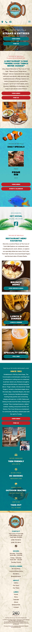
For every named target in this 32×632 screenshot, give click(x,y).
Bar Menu (16, 574)
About (16, 602)
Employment (16, 604)
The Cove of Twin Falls (16, 533)
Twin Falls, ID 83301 (16, 537)
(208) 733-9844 (16, 542)
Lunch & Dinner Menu (16, 571)
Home (16, 594)
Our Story (16, 585)
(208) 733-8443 (16, 540)
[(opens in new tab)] (16, 613)
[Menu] (29, 21)
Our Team (16, 588)
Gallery (16, 583)
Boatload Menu (16, 576)
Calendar (16, 599)
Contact (16, 607)
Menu (16, 597)
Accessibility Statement (18, 626)
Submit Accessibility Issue (19, 626)
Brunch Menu (16, 568)
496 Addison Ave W (16, 535)
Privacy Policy (7, 626)
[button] (2, 22)
